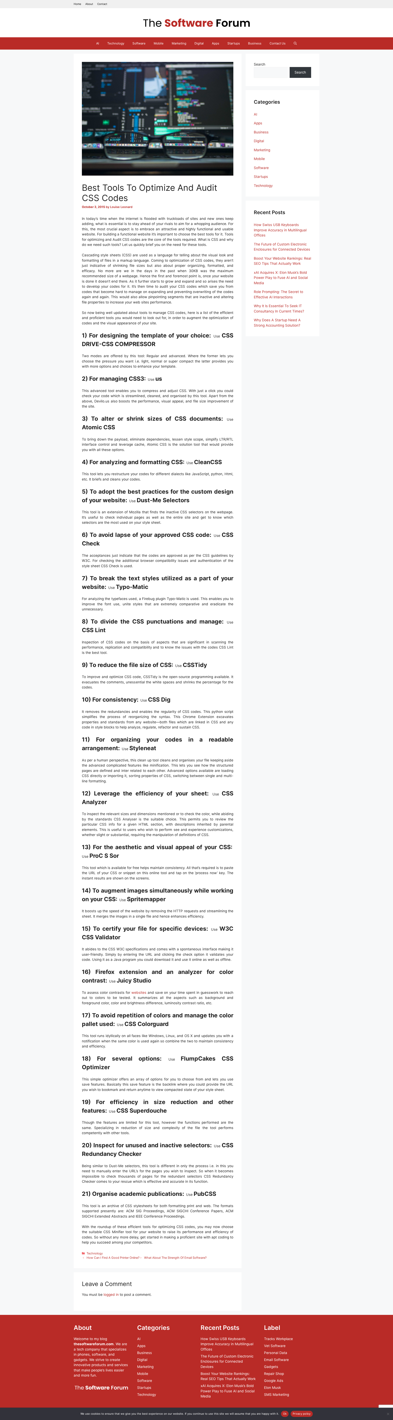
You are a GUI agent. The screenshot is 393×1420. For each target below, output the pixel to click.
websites (138, 993)
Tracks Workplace (278, 1339)
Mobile (159, 43)
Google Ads (273, 1381)
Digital (199, 43)
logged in (111, 1295)
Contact (102, 4)
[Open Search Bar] (295, 43)
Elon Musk (272, 1388)
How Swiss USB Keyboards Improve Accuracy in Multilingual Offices (280, 230)
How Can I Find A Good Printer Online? (113, 1257)
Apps (215, 43)
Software (139, 43)
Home (77, 4)
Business (254, 43)
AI (97, 43)
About (89, 4)
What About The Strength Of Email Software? (175, 1257)
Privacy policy (302, 1413)
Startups (233, 43)
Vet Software (275, 1346)
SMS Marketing (276, 1395)
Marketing (179, 43)
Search (259, 64)
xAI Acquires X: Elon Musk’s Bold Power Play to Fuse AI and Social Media (281, 277)
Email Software (276, 1360)
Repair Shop (274, 1374)
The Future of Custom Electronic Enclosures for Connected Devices (227, 1361)
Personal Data (275, 1353)
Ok (285, 1413)
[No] (388, 1414)
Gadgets (271, 1367)
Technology (115, 43)
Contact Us (278, 43)
